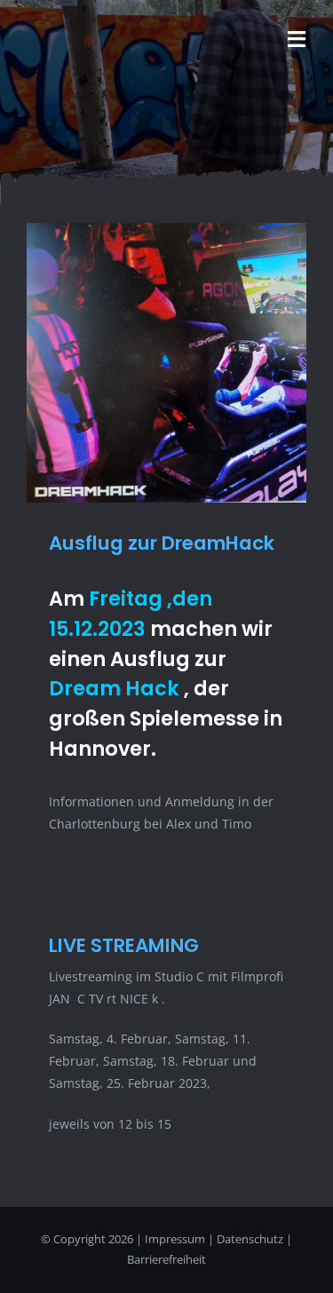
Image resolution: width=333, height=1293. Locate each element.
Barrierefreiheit (166, 1259)
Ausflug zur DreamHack (161, 543)
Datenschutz (250, 1239)
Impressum (175, 1239)
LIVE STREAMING (124, 945)
